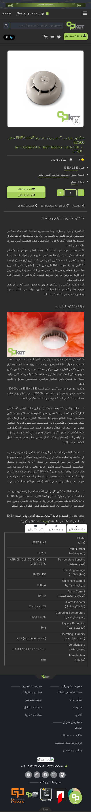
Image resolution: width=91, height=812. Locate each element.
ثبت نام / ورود (33, 714)
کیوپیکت (45, 521)
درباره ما (77, 707)
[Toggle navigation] (85, 14)
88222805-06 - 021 (33, 766)
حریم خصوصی (33, 699)
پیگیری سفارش (72, 750)
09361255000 (54, 766)
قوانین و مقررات (32, 692)
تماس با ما (75, 699)
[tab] (77, 528)
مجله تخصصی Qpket (69, 692)
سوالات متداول (33, 707)
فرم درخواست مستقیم (68, 742)
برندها (78, 727)
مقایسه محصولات (71, 735)
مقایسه (77, 205)
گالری (78, 714)
